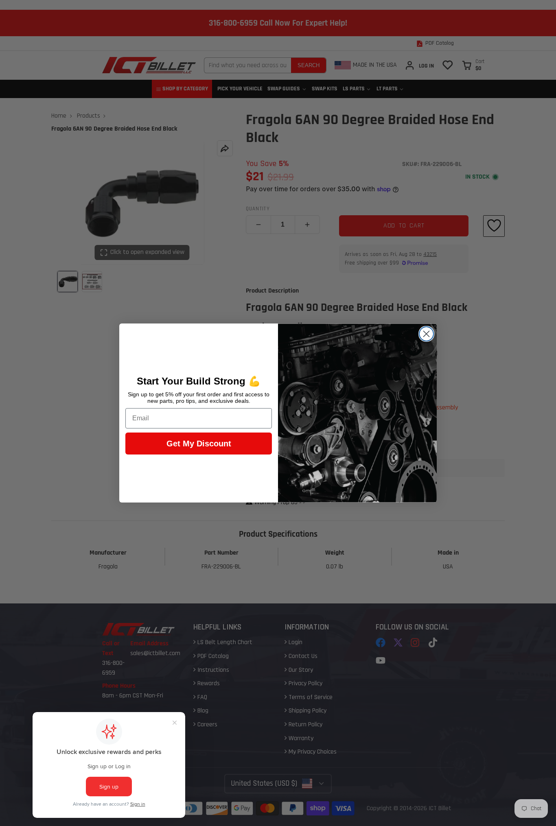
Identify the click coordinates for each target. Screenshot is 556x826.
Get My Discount (198, 443)
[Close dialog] (426, 334)
